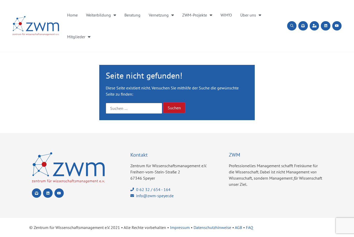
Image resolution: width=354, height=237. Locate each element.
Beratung (132, 15)
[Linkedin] (325, 25)
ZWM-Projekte (194, 15)
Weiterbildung (98, 15)
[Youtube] (337, 25)
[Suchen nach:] (134, 108)
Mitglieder (76, 36)
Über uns (248, 15)
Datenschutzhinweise (212, 227)
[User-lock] (314, 25)
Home (72, 15)
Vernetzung (159, 15)
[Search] (291, 25)
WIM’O (226, 15)
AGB (238, 227)
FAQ (249, 227)
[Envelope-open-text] (303, 25)
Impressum (180, 227)
